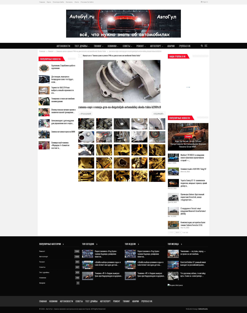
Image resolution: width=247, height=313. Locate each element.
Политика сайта (58, 2)
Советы (126, 46)
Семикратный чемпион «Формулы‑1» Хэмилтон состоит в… (60, 145)
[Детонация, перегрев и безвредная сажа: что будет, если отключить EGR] (44, 79)
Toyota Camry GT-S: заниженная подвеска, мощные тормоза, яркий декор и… (194, 183)
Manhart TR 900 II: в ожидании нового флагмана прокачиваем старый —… (192, 157)
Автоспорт (155, 46)
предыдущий (85, 114)
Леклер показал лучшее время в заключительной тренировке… (63, 111)
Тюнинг (97, 46)
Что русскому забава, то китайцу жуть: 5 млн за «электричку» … (192, 274)
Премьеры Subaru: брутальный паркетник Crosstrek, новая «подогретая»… (192, 197)
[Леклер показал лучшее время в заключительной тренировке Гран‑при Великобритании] (44, 112)
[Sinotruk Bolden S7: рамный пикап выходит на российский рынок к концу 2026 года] (173, 265)
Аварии (171, 46)
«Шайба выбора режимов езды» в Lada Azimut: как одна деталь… (108, 263)
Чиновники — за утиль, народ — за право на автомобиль (193, 252)
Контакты (69, 2)
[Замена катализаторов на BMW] (44, 134)
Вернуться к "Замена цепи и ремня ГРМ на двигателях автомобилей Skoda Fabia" (111, 55)
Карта (49, 2)
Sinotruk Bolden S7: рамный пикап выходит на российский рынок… (193, 263)
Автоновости (63, 46)
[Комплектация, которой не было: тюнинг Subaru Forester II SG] (173, 225)
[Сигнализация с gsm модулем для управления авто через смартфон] (44, 123)
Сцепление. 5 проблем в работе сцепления (63, 66)
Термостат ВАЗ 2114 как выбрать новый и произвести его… (62, 90)
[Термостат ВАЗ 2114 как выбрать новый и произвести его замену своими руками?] (44, 90)
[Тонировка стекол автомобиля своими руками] (44, 101)
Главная (42, 2)
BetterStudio (203, 309)
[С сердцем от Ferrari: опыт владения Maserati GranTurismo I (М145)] (173, 211)
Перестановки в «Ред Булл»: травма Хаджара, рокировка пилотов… (106, 254)
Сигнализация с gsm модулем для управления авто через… (62, 122)
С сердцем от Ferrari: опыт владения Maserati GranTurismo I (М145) (193, 211)
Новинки (112, 46)
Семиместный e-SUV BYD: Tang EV (193, 168)
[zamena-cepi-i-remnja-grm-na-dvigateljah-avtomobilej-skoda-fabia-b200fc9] (86, 123)
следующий (158, 114)
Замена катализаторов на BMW (63, 131)
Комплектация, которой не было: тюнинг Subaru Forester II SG (193, 223)
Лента (76, 2)
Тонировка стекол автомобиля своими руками (62, 100)
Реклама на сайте (87, 2)
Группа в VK (184, 46)
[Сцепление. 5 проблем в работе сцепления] (44, 68)
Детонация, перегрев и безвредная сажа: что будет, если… (62, 79)
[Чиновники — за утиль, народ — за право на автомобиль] (173, 254)
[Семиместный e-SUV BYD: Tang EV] (173, 172)
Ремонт (140, 46)
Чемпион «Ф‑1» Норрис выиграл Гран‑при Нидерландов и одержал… (108, 274)
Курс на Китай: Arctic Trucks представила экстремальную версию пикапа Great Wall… (188, 144)
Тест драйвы (81, 46)
